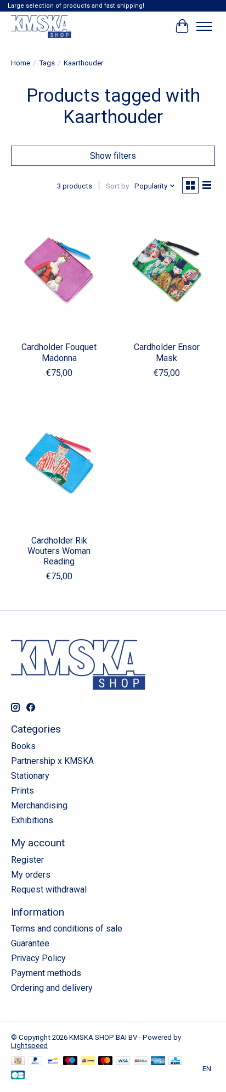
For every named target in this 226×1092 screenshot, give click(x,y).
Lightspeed (29, 1045)
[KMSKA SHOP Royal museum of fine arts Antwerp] (41, 26)
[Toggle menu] (204, 26)
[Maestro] (70, 1061)
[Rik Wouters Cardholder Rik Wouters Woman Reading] (59, 464)
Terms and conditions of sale (66, 928)
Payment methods (46, 973)
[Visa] (123, 1061)
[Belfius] (141, 1061)
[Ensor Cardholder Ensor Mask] (166, 271)
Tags (47, 63)
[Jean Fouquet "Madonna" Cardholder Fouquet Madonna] (59, 271)
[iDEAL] (88, 1061)
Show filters (113, 156)
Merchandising (39, 805)
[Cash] (18, 1061)
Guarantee (30, 943)
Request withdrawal (49, 889)
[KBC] (175, 1061)
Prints (22, 790)
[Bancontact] (53, 1061)
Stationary (30, 776)
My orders (30, 874)
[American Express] (158, 1061)
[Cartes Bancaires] (18, 1076)
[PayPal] (36, 1061)
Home (20, 63)
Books (23, 746)
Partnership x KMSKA (52, 761)
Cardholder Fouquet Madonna (59, 352)
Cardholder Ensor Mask (167, 352)
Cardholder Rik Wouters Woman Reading (59, 551)
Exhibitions (32, 820)
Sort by (117, 186)
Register (27, 860)
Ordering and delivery (52, 988)
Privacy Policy (38, 958)
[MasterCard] (105, 1061)
